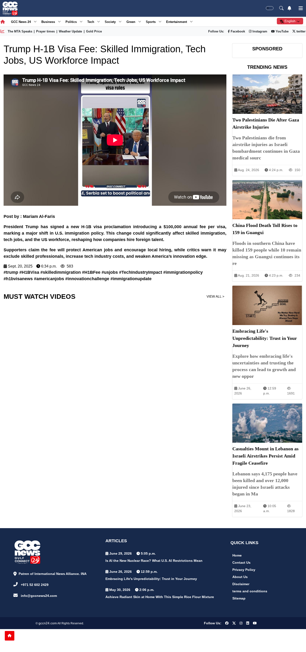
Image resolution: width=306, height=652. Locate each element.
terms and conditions (249, 591)
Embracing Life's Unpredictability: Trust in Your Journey (151, 579)
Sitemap (239, 598)
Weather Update (70, 31)
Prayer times (45, 31)
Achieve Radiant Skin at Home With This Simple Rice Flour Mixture (159, 597)
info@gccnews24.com (39, 596)
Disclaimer (240, 584)
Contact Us (241, 562)
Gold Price (94, 31)
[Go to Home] (9, 636)
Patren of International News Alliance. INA (53, 574)
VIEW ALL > (215, 296)
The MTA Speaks (20, 31)
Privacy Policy (243, 570)
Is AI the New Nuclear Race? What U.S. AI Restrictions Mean (153, 561)
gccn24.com (47, 623)
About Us (240, 577)
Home (237, 555)
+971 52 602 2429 (35, 585)
